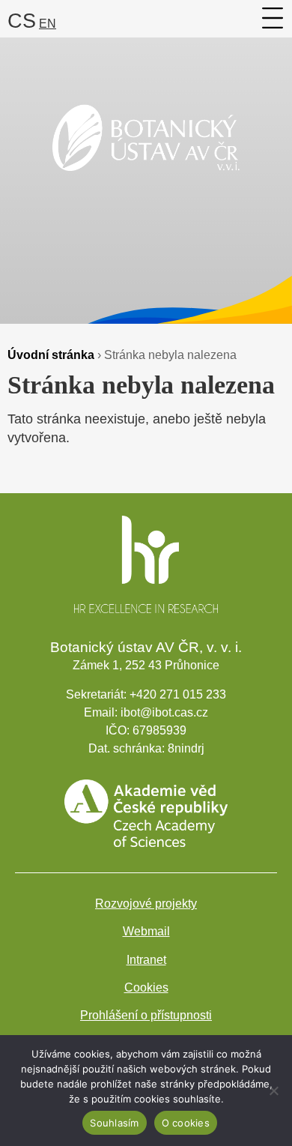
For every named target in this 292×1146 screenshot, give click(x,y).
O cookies (186, 1123)
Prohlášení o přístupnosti (146, 1015)
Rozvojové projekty (146, 903)
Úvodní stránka (50, 354)
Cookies (146, 987)
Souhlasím (114, 1123)
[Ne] (273, 1090)
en (47, 23)
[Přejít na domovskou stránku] (146, 188)
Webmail (146, 931)
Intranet (146, 959)
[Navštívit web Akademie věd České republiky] (146, 842)
